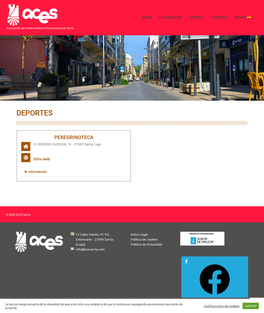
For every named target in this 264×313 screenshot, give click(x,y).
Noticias (196, 17)
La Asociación (170, 17)
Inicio (146, 17)
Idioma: (241, 17)
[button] (73, 172)
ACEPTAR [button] (250, 306)
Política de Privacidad (146, 244)
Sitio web (41, 159)
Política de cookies (144, 239)
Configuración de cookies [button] (221, 306)
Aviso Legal (139, 234)
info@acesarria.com (90, 249)
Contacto (219, 17)
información (37, 172)
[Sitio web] (25, 157)
